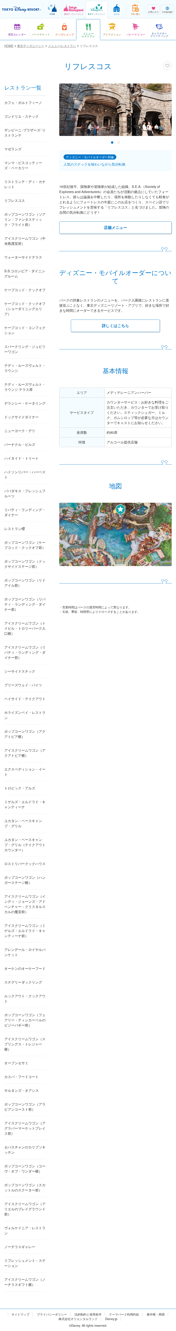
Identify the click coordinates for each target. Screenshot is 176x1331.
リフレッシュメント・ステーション (25, 1263)
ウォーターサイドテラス (23, 257)
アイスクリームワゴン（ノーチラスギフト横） (25, 1282)
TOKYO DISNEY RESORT (21, 9)
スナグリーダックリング (23, 982)
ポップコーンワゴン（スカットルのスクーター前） (25, 1187)
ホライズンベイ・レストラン (25, 715)
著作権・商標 (156, 1314)
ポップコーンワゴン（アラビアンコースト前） (25, 1107)
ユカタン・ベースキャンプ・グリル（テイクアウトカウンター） (25, 844)
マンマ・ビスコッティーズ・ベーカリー (23, 165)
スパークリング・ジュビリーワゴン (25, 349)
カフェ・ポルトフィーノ (23, 102)
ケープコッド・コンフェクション (25, 330)
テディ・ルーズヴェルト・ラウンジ (25, 368)
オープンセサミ (16, 1062)
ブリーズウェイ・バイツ (23, 684)
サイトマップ (20, 1314)
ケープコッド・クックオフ (25, 289)
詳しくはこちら (115, 325)
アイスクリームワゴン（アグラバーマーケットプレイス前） (25, 1128)
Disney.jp (111, 1319)
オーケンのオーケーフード (25, 968)
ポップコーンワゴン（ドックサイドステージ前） (25, 564)
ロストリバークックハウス (25, 863)
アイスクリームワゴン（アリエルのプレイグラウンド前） (25, 1209)
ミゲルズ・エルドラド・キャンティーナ (25, 804)
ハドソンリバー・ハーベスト (25, 474)
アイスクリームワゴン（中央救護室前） (25, 241)
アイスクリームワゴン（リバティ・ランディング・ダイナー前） (25, 652)
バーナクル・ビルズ (19, 444)
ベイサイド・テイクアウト (25, 698)
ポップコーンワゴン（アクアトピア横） (25, 734)
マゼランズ (12, 148)
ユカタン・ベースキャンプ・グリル (23, 823)
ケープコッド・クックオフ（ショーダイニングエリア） (25, 308)
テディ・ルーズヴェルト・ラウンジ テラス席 (25, 387)
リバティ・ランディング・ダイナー (25, 512)
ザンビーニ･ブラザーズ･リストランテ (25, 133)
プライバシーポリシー (52, 1314)
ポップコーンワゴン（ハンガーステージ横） (25, 880)
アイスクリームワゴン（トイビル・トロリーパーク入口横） (25, 628)
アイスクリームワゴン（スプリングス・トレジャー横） (25, 1044)
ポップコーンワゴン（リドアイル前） (25, 583)
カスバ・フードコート (21, 1076)
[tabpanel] (115, 112)
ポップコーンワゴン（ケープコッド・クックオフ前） (25, 545)
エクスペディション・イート (25, 772)
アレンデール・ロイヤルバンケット (25, 952)
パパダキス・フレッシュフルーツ (25, 493)
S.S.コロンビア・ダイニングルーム (24, 273)
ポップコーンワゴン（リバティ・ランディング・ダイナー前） (25, 604)
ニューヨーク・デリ (19, 430)
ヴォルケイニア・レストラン (25, 1230)
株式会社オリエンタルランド (78, 1319)
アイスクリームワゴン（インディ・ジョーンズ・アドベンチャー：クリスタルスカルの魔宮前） (25, 904)
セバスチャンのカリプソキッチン (25, 1150)
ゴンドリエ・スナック (21, 116)
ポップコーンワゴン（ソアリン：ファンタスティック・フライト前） (25, 219)
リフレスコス (14, 200)
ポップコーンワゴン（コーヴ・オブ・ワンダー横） (25, 1168)
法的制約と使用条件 (88, 1314)
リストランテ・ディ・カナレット (25, 184)
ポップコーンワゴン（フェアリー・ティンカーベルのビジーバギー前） (25, 1020)
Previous (70, 114)
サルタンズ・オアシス (21, 1090)
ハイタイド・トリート (21, 458)
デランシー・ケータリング (25, 403)
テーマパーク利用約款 (124, 1314)
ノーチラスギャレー (19, 1246)
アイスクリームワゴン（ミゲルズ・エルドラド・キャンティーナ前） (25, 930)
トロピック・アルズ (19, 788)
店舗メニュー (115, 227)
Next (161, 114)
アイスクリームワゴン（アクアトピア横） (25, 753)
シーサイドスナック (19, 671)
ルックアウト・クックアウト (25, 998)
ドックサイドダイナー (21, 416)
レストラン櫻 (14, 528)
